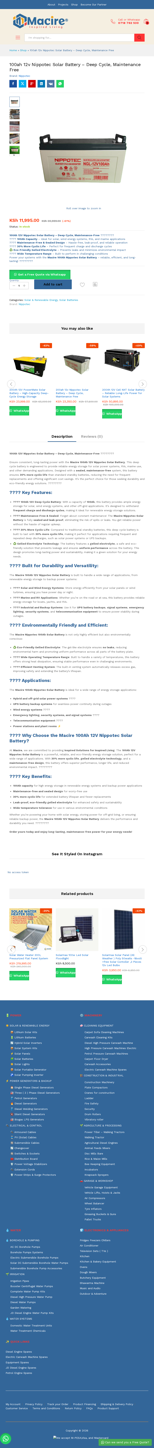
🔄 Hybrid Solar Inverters (26, 1042)
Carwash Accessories (98, 1064)
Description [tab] (61, 436)
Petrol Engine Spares (19, 1372)
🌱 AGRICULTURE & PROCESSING (101, 1125)
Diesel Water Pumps (23, 1302)
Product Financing (84, 1404)
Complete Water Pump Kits (27, 1291)
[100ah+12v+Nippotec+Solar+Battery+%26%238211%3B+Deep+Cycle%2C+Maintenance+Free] (22, 84)
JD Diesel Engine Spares (21, 1367)
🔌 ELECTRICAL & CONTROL (24, 1125)
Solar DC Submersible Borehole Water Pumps (39, 1262)
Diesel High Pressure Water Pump (31, 1296)
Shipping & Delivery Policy (117, 1404)
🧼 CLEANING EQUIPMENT (97, 1025)
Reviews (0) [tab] (92, 436)
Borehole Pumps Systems (26, 1252)
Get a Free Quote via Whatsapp (42, 274)
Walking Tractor (94, 1137)
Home (13, 50)
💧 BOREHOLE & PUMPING (22, 1240)
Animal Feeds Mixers (97, 1148)
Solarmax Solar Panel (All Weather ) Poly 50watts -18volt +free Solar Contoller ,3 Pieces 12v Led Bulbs (122, 960)
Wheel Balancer (94, 1203)
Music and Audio (90, 1288)
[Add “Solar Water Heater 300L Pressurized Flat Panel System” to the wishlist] (39, 949)
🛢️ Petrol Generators (23, 1098)
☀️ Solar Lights (20, 1064)
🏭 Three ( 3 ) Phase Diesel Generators (35, 1092)
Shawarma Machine (92, 1282)
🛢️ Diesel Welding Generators (29, 1108)
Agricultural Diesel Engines (101, 1142)
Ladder (89, 1098)
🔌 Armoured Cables (23, 1132)
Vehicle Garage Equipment (101, 1187)
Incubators (91, 1169)
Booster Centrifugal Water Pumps (31, 1286)
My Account (13, 1404)
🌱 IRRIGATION (15, 1274)
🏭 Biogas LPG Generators (27, 1119)
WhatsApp (21, 410)
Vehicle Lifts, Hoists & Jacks (102, 1192)
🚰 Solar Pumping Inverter (26, 1074)
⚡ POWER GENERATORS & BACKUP (29, 1080)
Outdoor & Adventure (93, 1293)
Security (90, 1108)
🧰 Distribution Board (24, 1158)
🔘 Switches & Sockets (25, 1153)
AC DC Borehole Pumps (25, 1246)
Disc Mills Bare (94, 1153)
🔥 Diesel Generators (23, 1103)
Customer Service (17, 1408)
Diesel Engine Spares (19, 1351)
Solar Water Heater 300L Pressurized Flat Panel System (28, 956)
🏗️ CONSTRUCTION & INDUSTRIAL (102, 1075)
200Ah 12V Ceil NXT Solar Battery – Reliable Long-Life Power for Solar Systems (123, 393)
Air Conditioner (89, 1245)
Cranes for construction (100, 1092)
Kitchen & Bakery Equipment (98, 1261)
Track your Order (57, 1404)
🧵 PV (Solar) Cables (23, 1137)
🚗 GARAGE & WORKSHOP (96, 1180)
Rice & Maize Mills (96, 1158)
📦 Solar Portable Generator (28, 1069)
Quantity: (14, 280)
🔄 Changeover (19, 1148)
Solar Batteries (68, 299)
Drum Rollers (93, 1114)
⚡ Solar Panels (20, 1053)
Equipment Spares (17, 1362)
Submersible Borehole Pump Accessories (36, 1268)
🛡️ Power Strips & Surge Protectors (33, 1174)
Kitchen (84, 1256)
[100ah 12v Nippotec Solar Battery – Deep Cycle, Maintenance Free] (13, 84)
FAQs (89, 1408)
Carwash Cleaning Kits (98, 1037)
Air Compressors (95, 1198)
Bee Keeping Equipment (100, 1164)
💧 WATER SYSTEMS (19, 1318)
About (51, 4)
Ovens (83, 1266)
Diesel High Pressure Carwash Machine (109, 1042)
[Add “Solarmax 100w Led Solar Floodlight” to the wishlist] (85, 949)
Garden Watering (20, 1307)
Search (139, 38)
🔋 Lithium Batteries (23, 1037)
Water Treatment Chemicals (28, 1330)
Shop (74, 4)
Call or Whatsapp (129, 19)
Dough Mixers (88, 1272)
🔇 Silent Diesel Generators (27, 1114)
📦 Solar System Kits (23, 1048)
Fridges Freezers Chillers (95, 1240)
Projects (63, 4)
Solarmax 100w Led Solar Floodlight (72, 956)
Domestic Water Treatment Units (31, 1325)
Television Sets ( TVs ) (94, 1250)
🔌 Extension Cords (22, 1169)
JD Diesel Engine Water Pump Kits (32, 1312)
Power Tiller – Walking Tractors (105, 1132)
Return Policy (73, 1408)
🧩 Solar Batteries (21, 1058)
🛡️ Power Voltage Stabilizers (28, 1164)
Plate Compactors (96, 1087)
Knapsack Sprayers (97, 1174)
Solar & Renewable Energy (41, 299)
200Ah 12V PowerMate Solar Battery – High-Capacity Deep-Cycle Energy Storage (29, 393)
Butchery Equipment (93, 1277)
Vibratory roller (94, 1119)
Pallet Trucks (93, 1219)
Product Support (108, 1408)
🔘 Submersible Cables (24, 1142)
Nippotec (24, 75)
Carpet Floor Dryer (96, 1058)
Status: (13, 226)
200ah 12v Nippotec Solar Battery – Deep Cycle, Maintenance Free (72, 393)
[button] (95, 284)
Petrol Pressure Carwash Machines (106, 1053)
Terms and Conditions (46, 1408)
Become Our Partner (93, 4)
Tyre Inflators (93, 1208)
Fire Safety (91, 1103)
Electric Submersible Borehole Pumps (34, 1257)
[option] (31, 382)
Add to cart (53, 284)
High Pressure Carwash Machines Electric (110, 1048)
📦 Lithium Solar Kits (23, 1032)
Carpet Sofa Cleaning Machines (104, 1032)
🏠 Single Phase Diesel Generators (32, 1087)
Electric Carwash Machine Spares (106, 1069)
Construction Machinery (99, 1082)
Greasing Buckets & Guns (100, 1214)
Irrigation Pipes (19, 1280)
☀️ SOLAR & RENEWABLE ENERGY (27, 1025)
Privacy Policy (33, 1404)
